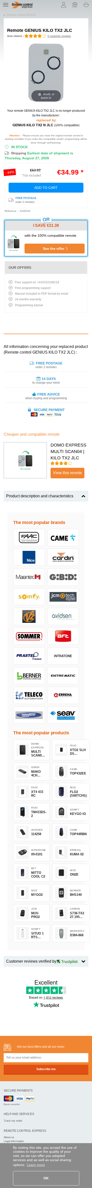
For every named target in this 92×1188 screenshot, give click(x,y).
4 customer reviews (59, 36)
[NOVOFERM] (29, 715)
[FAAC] (29, 537)
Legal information (14, 1141)
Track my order (13, 1120)
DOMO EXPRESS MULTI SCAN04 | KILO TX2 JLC (68, 451)
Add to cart (46, 188)
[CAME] (63, 537)
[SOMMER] (29, 636)
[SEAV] (63, 715)
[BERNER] (29, 675)
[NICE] (29, 557)
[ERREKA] (63, 695)
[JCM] (63, 596)
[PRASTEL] (29, 656)
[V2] (29, 616)
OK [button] (46, 1178)
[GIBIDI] (63, 577)
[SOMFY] (29, 596)
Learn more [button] (36, 1165)
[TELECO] (29, 695)
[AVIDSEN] (63, 616)
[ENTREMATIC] (63, 675)
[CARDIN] (63, 557)
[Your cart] (86, 4)
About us (9, 1137)
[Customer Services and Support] (74, 4)
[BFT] (63, 636)
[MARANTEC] (29, 577)
